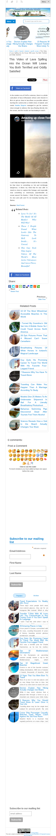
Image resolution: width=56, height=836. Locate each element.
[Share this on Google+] (17, 286)
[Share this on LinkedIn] (31, 286)
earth (16, 51)
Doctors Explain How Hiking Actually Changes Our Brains (34, 689)
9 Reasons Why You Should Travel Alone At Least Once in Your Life (39, 44)
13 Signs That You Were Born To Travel (34, 676)
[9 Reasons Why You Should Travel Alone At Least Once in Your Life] (13, 705)
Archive (36, 595)
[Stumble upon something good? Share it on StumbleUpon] (20, 286)
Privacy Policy (34, 832)
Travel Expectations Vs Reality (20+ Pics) (34, 602)
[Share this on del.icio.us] (27, 286)
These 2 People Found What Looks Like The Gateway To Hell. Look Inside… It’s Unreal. (28, 235)
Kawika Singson (20, 105)
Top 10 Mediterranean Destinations (34, 652)
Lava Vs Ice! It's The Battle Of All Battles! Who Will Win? (28, 218)
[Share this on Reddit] (34, 286)
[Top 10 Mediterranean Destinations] (13, 655)
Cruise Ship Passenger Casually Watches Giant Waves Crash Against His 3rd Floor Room (34, 715)
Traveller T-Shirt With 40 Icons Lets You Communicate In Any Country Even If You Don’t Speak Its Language (34, 616)
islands (27, 51)
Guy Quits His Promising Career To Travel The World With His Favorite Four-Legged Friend (34, 640)
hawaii (21, 51)
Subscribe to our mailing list (25, 808)
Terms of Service (28, 835)
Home (11, 51)
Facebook (7, 1)
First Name (15, 563)
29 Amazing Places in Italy (31, 626)
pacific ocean (35, 51)
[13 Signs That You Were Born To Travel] (13, 680)
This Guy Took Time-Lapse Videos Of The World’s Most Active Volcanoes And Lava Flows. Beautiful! (28, 256)
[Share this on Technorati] (38, 286)
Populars (19, 596)
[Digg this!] (24, 286)
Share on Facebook (23, 88)
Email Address (27, 552)
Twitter (12, 1)
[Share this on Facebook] (9, 286)
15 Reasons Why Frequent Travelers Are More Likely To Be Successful (17, 45)
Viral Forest (20, 205)
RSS (22, 1)
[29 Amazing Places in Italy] (13, 630)
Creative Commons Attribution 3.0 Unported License (37, 834)
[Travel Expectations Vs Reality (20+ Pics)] (13, 606)
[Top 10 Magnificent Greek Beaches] (13, 668)
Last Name (15, 573)
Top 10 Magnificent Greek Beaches (34, 664)
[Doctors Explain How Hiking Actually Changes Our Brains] (13, 692)
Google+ (17, 1)
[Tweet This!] (13, 286)
